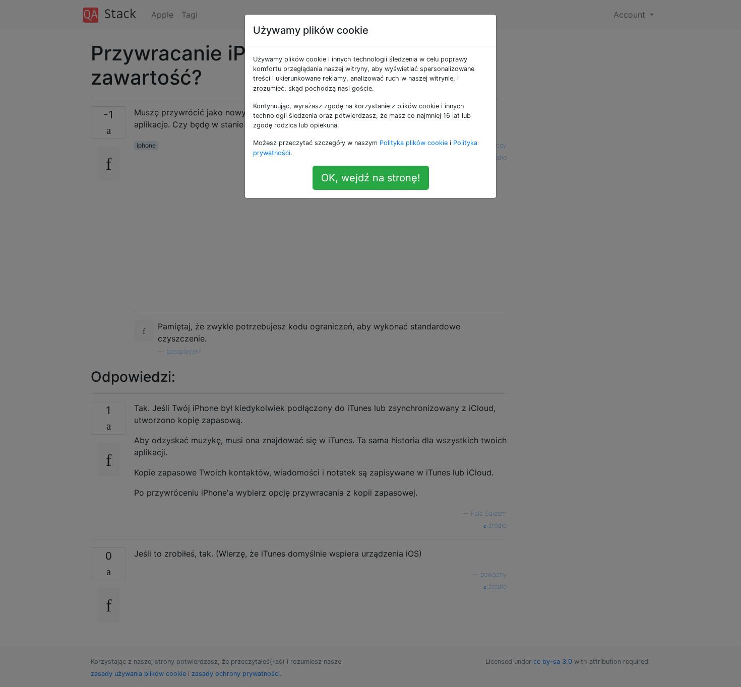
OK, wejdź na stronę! (370, 178)
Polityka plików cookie (414, 143)
